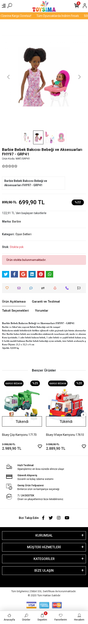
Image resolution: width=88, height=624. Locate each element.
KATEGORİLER (44, 559)
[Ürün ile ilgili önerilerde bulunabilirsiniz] (79, 288)
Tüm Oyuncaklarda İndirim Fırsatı (56, 15)
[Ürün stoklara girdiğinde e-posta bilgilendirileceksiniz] (56, 288)
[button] (8, 77)
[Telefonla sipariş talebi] (68, 288)
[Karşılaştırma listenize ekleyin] (43, 288)
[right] (83, 415)
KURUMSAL (44, 535)
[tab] (14, 301)
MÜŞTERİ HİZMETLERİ (44, 547)
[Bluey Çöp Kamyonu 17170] (22, 405)
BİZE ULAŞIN (44, 570)
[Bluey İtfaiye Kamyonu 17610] (66, 405)
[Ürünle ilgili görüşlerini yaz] (32, 288)
